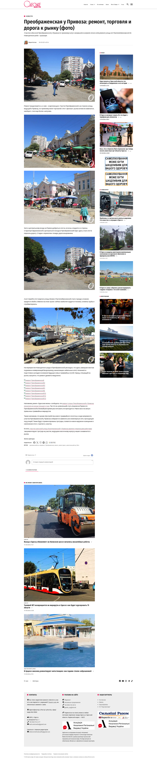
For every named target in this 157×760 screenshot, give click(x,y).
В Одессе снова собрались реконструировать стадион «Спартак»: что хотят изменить (115, 289)
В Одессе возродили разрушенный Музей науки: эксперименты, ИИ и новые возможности (116, 318)
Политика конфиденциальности (32, 754)
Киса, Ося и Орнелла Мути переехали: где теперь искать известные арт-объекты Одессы (116, 150)
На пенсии (102, 700)
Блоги (107, 4)
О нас (122, 4)
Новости (86, 4)
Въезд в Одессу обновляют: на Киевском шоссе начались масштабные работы (57, 542)
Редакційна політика (47, 754)
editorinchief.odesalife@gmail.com (39, 732)
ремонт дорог (62, 445)
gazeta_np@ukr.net (70, 707)
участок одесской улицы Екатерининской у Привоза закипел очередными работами (61, 429)
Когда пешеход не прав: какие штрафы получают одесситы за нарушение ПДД (115, 372)
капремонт (42, 445)
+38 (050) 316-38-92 (70, 705)
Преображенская (49, 445)
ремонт (56, 445)
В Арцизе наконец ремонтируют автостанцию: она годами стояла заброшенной (57, 671)
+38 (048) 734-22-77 (34, 722)
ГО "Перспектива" (104, 707)
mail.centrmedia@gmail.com (37, 724)
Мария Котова (32, 42)
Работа (101, 702)
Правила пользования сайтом (60, 754)
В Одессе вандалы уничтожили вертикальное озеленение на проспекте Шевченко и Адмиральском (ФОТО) (115, 254)
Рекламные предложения (72, 702)
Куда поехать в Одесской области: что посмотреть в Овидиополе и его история (113, 82)
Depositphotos (103, 704)
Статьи (91, 4)
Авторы (35, 681)
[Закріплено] (131, 4)
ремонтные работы (71, 445)
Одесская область (28, 668)
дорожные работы (34, 445)
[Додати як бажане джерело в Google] (52, 442)
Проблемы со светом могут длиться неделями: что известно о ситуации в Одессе (115, 219)
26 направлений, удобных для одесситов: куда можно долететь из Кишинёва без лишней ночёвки (116, 344)
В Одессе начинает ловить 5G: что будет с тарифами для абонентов (114, 116)
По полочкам (100, 4)
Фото (78, 445)
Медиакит (68, 700)
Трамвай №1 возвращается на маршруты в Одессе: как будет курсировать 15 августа (56, 606)
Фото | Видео (114, 4)
